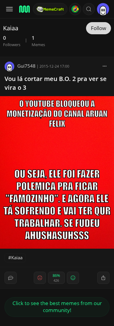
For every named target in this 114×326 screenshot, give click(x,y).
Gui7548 (26, 66)
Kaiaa (16, 257)
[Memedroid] (24, 9)
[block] (104, 66)
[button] (89, 9)
